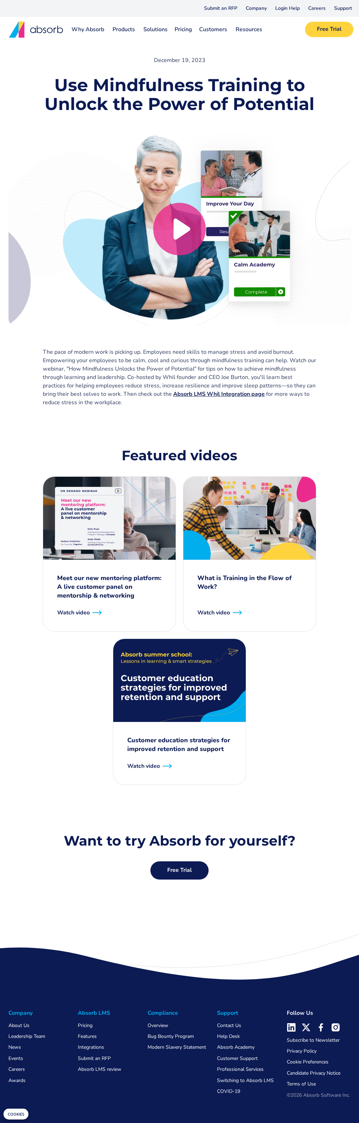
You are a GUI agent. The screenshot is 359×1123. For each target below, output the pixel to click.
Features (87, 1036)
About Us (18, 1025)
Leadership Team (26, 1036)
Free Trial (329, 29)
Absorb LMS (94, 1013)
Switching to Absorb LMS (245, 1080)
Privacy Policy (302, 1051)
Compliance (163, 1013)
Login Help (287, 8)
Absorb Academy (236, 1047)
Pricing (183, 29)
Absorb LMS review (99, 1069)
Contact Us (229, 1025)
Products (124, 29)
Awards (17, 1080)
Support (343, 8)
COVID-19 (228, 1091)
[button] (256, 8)
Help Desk (228, 1036)
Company (256, 8)
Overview (158, 1025)
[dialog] (16, 1114)
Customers (213, 29)
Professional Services (240, 1069)
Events (15, 1058)
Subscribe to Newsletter (313, 1040)
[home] (34, 29)
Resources (249, 29)
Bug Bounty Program (171, 1036)
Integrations (91, 1047)
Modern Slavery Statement (177, 1047)
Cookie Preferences (307, 1062)
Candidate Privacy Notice (313, 1073)
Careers (317, 8)
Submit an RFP (220, 8)
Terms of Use (301, 1084)
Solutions (155, 29)
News (14, 1047)
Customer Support (237, 1058)
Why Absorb (88, 29)
